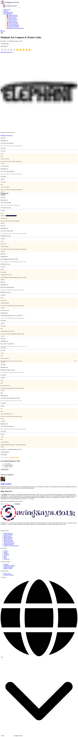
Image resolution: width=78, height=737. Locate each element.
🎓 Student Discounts (12, 15)
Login (3, 31)
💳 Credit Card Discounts (13, 25)
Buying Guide (7, 9)
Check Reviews (9, 52)
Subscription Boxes (8, 12)
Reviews (6, 11)
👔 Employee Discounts (13, 26)
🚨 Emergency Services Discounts (15, 28)
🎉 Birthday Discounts (12, 22)
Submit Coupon (4, 469)
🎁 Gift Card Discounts (12, 23)
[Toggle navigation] (19, 7)
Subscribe (17, 504)
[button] (39, 657)
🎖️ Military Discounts (12, 19)
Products (3, 52)
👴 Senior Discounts (12, 21)
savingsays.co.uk (9, 735)
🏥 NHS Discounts (11, 18)
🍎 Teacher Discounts (12, 16)
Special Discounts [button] (8, 13)
